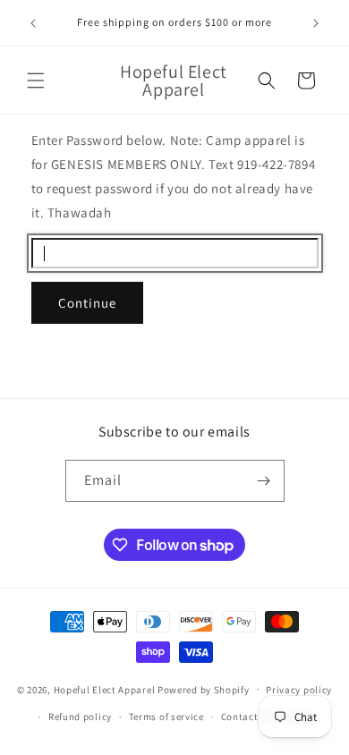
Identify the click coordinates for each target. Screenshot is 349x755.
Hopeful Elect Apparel (105, 689)
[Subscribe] (264, 481)
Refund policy (80, 716)
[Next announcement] (316, 23)
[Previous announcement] (33, 23)
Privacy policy (299, 689)
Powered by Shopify (203, 689)
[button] (35, 80)
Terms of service (166, 716)
